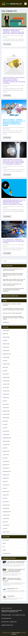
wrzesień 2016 (6, 515)
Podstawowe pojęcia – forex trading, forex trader (13, 615)
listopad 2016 (6, 508)
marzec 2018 (6, 454)
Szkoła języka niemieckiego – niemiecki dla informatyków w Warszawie (12, 579)
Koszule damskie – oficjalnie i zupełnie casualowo (12, 304)
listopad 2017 (6, 468)
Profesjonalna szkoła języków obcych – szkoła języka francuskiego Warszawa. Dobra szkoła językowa (14, 570)
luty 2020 (5, 427)
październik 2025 (7, 354)
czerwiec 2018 (6, 444)
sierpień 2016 (6, 518)
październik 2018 (7, 437)
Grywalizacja (6, 322)
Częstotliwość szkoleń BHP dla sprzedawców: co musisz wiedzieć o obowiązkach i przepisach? (13, 290)
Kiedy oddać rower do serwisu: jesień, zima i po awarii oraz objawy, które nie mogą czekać (14, 280)
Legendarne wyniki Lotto (7, 625)
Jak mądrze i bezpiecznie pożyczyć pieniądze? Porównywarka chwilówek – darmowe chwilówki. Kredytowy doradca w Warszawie (13, 31)
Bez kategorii (6, 540)
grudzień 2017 (6, 464)
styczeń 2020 (6, 431)
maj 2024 (5, 370)
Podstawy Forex (21, 127)
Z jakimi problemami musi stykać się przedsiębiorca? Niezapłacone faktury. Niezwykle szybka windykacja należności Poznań (14, 202)
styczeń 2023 (6, 387)
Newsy (4, 550)
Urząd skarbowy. (11, 596)
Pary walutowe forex (6, 618)
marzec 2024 (6, 374)
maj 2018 (5, 448)
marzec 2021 (6, 404)
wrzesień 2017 (6, 474)
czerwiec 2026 (6, 337)
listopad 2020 (6, 414)
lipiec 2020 (5, 421)
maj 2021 (5, 401)
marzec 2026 (6, 347)
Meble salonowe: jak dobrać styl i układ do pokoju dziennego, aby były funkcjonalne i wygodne (13, 275)
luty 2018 (5, 458)
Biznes (18, 35)
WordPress (13, 634)
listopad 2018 (6, 434)
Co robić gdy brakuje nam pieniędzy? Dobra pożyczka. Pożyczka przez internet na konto (13, 309)
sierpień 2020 (6, 417)
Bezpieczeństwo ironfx (12, 588)
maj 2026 (5, 340)
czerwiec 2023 (6, 384)
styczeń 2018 (6, 461)
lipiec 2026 (5, 333)
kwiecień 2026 (6, 343)
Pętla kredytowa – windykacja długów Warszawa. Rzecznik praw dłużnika (13, 241)
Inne (4, 546)
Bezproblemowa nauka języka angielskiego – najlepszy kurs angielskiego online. (12, 611)
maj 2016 (5, 528)
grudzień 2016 (6, 505)
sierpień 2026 (6, 330)
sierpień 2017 (6, 478)
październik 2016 (7, 511)
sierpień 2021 (6, 397)
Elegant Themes (16, 632)
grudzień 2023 (6, 377)
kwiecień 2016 (6, 531)
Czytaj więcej (7, 44)
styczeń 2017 (6, 501)
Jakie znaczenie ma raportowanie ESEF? (12, 313)
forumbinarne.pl (8, 35)
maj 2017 (5, 488)
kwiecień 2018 (6, 451)
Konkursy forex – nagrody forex (9, 621)
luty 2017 (5, 498)
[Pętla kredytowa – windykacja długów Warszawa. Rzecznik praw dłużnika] (14, 229)
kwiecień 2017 (6, 491)
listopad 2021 (6, 394)
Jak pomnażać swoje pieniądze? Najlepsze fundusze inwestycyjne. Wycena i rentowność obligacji (13, 318)
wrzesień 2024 (6, 364)
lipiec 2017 (5, 481)
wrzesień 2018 (6, 441)
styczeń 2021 (6, 407)
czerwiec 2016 (6, 525)
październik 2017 (7, 471)
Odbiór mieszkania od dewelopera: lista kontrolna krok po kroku (12, 284)
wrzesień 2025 (6, 357)
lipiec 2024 (5, 367)
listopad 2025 (6, 350)
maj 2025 (5, 360)
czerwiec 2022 (6, 390)
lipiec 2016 (5, 521)
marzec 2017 (6, 495)
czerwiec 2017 (6, 485)
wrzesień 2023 (6, 380)
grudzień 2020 (6, 411)
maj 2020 (5, 424)
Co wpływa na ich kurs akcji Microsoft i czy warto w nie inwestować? (13, 269)
